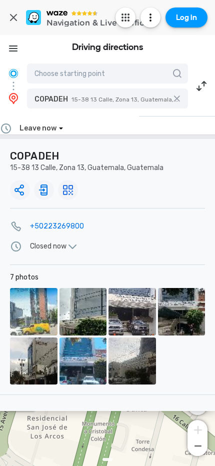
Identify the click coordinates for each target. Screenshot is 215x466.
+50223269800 (57, 226)
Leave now (38, 128)
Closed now (48, 246)
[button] (107, 98)
